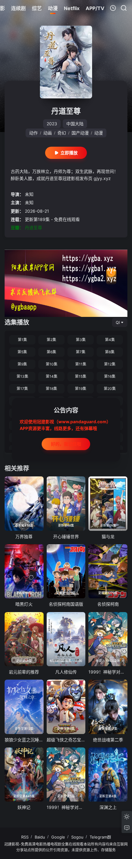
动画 (47, 132)
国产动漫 (80, 132)
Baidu (40, 837)
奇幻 (61, 132)
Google (58, 837)
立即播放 (69, 152)
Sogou (77, 837)
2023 (52, 123)
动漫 (98, 132)
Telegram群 (100, 837)
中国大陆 (74, 123)
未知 (29, 194)
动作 (33, 132)
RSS (25, 837)
